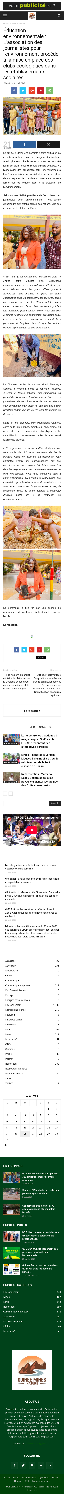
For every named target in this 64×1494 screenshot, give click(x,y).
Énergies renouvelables (17, 1000)
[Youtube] (49, 1465)
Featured (10, 1014)
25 (15, 1133)
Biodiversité (11, 970)
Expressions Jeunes (15, 1009)
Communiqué (12, 980)
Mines (8, 1029)
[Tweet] (48, 144)
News (8, 1034)
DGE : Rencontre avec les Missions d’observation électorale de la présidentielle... (40, 1235)
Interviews (10, 1024)
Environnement (19, 23)
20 (33, 1127)
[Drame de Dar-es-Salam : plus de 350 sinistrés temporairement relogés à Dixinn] (11, 1177)
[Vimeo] (32, 1465)
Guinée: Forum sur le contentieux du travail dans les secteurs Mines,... (40, 1268)
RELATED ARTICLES (15, 727)
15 (48, 1121)
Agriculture (11, 965)
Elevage (9, 995)
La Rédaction (32, 710)
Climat (8, 975)
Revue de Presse (14, 1073)
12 (25, 1121)
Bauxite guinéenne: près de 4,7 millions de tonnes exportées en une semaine (30, 867)
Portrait (9, 1058)
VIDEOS (9, 1083)
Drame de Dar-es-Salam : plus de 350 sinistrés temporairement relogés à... (40, 1176)
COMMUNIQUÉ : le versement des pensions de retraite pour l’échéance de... (40, 1252)
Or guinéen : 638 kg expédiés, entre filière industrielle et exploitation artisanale (32, 880)
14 (40, 1121)
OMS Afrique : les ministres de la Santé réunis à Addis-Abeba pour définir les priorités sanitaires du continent (31, 913)
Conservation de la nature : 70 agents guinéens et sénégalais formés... (38, 1209)
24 (7, 1133)
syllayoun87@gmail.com (38, 1443)
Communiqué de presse (18, 985)
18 (15, 1127)
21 (40, 1127)
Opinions (10, 1049)
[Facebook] (14, 1465)
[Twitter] (23, 1465)
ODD (8, 1044)
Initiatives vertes (13, 1019)
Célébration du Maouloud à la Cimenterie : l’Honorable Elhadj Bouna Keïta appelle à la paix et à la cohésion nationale (32, 896)
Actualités (10, 960)
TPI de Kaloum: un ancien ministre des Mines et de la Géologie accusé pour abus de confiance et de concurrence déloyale (17, 681)
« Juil (5, 1144)
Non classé (11, 1039)
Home (6, 23)
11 (15, 1121)
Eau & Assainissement (17, 990)
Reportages (11, 1063)
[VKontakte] (41, 1465)
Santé (8, 1078)
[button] (59, 15)
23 (56, 1127)
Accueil (7, 1477)
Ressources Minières (16, 1068)
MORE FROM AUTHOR (41, 727)
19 (25, 1127)
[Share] (24, 144)
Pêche (8, 1053)
